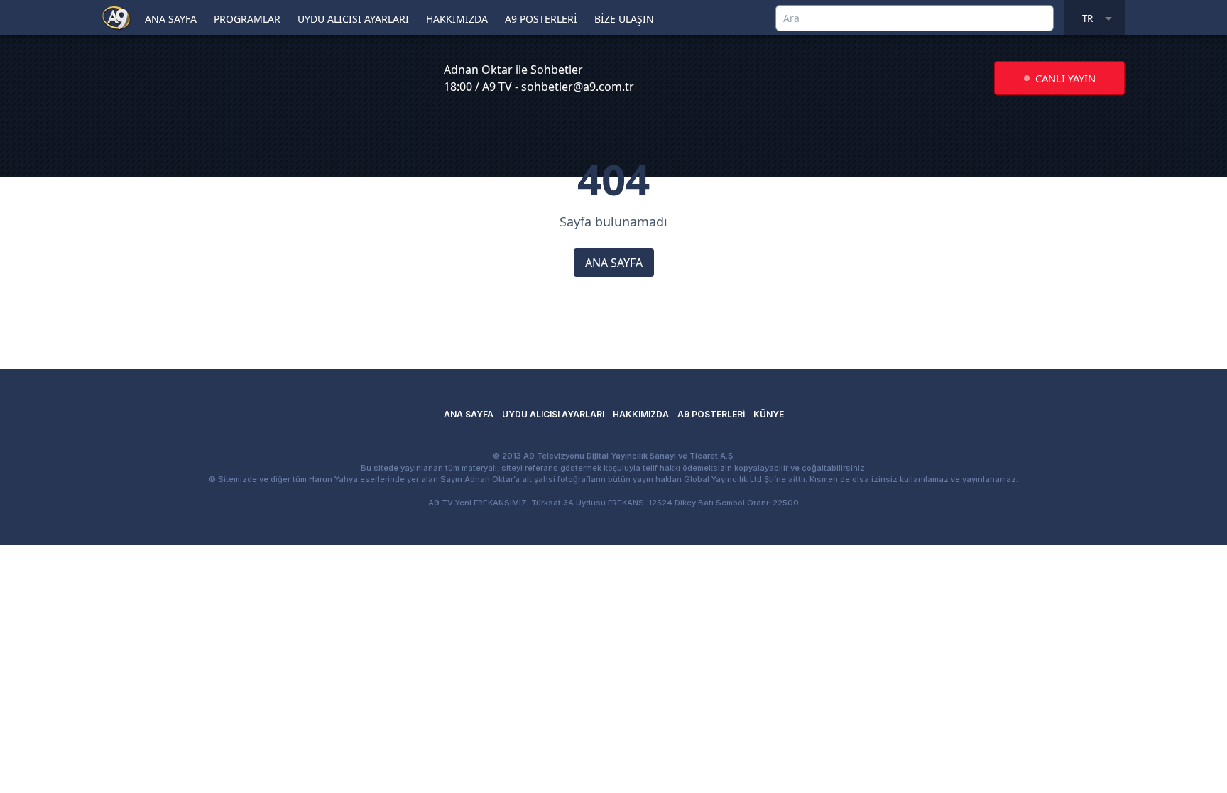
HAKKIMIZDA (457, 19)
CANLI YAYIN (1065, 78)
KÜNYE (768, 414)
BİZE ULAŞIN (624, 19)
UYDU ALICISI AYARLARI (353, 19)
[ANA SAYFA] (116, 17)
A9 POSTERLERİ (541, 19)
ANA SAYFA (171, 19)
